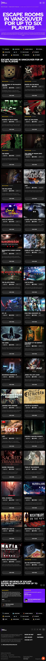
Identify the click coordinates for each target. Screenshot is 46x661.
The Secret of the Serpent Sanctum (33, 343)
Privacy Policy (4, 655)
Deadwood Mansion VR (9, 375)
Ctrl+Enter (25, 659)
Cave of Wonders (7, 219)
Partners (40, 637)
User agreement (4, 658)
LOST (3, 436)
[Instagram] (35, 629)
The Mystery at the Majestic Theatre (11, 85)
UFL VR (4, 313)
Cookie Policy (11, 655)
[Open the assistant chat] (43, 658)
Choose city (29, 639)
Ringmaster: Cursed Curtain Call (11, 251)
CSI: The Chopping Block (32, 563)
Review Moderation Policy (14, 657)
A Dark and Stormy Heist (33, 219)
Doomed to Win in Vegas (10, 119)
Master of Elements (31, 405)
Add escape (28, 637)
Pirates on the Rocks (32, 84)
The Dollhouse (7, 189)
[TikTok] (37, 629)
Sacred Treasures (8, 467)
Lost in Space (29, 282)
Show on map (29, 634)
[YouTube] (40, 629)
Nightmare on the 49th (32, 529)
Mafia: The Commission (9, 559)
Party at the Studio (31, 119)
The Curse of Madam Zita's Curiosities (33, 154)
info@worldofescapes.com (10, 644)
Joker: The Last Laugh (32, 375)
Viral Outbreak (7, 498)
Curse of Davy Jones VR (33, 250)
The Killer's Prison (8, 282)
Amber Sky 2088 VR (8, 529)
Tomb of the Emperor (32, 467)
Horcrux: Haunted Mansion (34, 436)
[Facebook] (32, 629)
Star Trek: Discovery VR (32, 313)
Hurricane (28, 498)
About (39, 634)
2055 (26, 185)
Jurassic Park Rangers (9, 405)
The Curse (5, 343)
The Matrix (5, 153)
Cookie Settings (4, 657)
